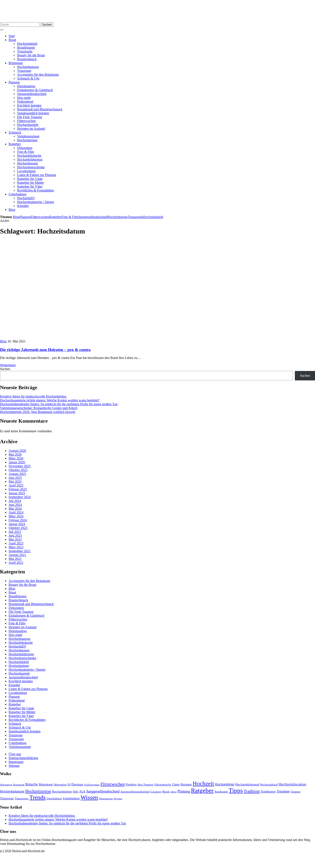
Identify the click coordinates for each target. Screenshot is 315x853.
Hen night (24, 97)
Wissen (89, 797)
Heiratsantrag (26, 86)
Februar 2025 (18, 489)
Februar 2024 (18, 520)
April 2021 (16, 562)
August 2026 (17, 450)
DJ (69, 784)
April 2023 (16, 543)
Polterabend (25, 101)
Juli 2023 (15, 532)
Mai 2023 (15, 539)
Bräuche (31, 784)
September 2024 (20, 497)
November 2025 (20, 466)
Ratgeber (15, 144)
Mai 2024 (15, 508)
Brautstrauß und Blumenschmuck (39, 109)
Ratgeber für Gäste (30, 179)
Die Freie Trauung (29, 117)
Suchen (47, 24)
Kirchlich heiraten (29, 105)
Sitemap (14, 765)
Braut (12, 40)
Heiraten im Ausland (31, 128)
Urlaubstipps (71, 798)
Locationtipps (26, 171)
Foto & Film (25, 152)
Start (12, 36)
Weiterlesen (8, 365)
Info (75, 791)
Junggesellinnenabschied (135, 791)
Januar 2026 (17, 462)
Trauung (295, 791)
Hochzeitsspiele (27, 125)
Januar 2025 (17, 493)
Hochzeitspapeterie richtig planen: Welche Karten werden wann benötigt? (49, 400)
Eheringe (77, 784)
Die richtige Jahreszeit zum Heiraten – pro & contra (45, 349)
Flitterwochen (26, 121)
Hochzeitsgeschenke (31, 167)
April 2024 (16, 512)
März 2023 (16, 547)
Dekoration (24, 148)
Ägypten (118, 798)
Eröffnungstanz (92, 785)
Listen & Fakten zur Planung (36, 175)
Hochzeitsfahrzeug (29, 159)
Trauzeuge (24, 70)
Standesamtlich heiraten (33, 113)
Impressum (16, 762)
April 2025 (16, 485)
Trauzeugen (21, 798)
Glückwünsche (162, 784)
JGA (82, 791)
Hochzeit (203, 783)
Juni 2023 (15, 535)
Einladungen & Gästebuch (35, 90)
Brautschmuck (27, 59)
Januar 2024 (17, 524)
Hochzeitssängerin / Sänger (35, 202)
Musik (166, 791)
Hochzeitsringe (27, 140)
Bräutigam (16, 63)
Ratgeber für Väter (29, 186)
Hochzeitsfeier (224, 784)
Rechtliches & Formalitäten (35, 190)
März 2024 (16, 516)
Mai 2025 (15, 481)
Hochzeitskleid (27, 43)
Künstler (23, 206)
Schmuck (15, 132)
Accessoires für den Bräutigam (38, 74)
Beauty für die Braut (31, 55)
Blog (12, 209)
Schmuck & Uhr (28, 78)
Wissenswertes (106, 798)
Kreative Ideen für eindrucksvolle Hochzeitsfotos (33, 396)
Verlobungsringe (28, 136)
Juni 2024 (15, 504)
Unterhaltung (17, 194)
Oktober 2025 (18, 470)
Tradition (252, 791)
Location (156, 791)
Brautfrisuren (26, 47)
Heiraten (186, 784)
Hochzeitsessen (27, 163)
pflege (173, 792)
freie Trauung (145, 784)
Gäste (176, 784)
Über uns (15, 754)
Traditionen (268, 791)
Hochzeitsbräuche (29, 155)
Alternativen (6, 785)
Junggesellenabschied (31, 94)
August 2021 (17, 555)
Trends (37, 797)
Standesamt (221, 791)
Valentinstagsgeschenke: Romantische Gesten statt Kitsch (38, 408)
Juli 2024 (15, 501)
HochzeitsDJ (25, 198)
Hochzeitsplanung (12, 791)
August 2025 (17, 474)
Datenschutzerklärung (23, 758)
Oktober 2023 (18, 528)
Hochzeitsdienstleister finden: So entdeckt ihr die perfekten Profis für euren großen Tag (58, 404)
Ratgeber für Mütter (30, 182)
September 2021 (20, 551)
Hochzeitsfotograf (247, 784)
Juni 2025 (15, 477)
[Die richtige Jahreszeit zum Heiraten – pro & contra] (77, 337)
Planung (14, 82)
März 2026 (16, 458)
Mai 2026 (15, 454)
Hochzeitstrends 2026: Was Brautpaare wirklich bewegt (37, 412)
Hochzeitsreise (38, 791)
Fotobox (131, 784)
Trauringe (283, 791)
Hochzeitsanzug (28, 67)
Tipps (236, 790)
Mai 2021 (15, 559)
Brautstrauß (18, 785)
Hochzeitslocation (292, 784)
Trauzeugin (24, 51)
